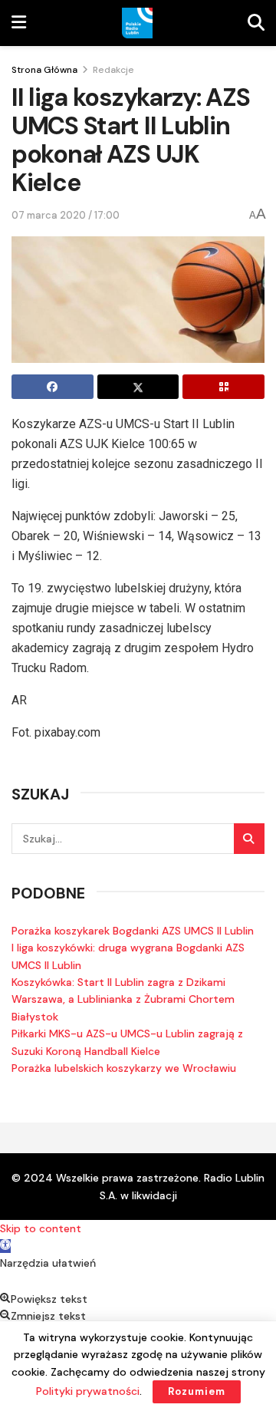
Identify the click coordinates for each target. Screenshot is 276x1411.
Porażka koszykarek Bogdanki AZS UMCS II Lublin (133, 931)
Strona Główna (44, 70)
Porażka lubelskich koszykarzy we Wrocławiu (124, 1068)
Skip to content (40, 1228)
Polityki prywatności (88, 1391)
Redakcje (113, 70)
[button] (5, 1246)
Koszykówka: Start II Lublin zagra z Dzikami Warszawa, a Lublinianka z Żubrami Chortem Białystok (123, 999)
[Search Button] (249, 838)
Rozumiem (196, 1391)
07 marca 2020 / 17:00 (66, 215)
